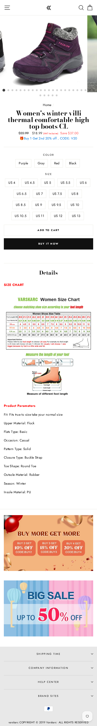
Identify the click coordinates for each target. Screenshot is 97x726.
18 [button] (73, 90)
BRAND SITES (48, 696)
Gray (41, 163)
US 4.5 (30, 182)
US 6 (83, 182)
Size (48, 174)
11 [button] (45, 90)
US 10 (75, 205)
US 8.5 (20, 205)
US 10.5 (20, 216)
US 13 (76, 216)
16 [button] (65, 90)
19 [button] (77, 90)
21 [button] (86, 90)
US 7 (39, 193)
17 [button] (69, 90)
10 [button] (41, 90)
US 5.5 (65, 182)
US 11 (40, 216)
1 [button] (3, 90)
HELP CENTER (48, 682)
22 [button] (90, 90)
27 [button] (53, 95)
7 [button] (29, 90)
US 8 (75, 193)
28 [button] (57, 95)
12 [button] (49, 90)
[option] (48, 53)
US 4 (11, 182)
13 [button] (53, 90)
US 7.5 (57, 193)
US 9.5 (56, 205)
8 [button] (33, 90)
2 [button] (8, 90)
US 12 (58, 216)
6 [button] (25, 90)
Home (47, 105)
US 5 (47, 182)
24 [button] (40, 95)
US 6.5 (21, 193)
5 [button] (21, 90)
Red (57, 163)
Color (48, 155)
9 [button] (37, 90)
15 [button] (61, 90)
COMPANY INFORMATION (48, 668)
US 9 (38, 205)
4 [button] (17, 90)
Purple (23, 163)
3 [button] (13, 90)
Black (72, 163)
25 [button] (45, 95)
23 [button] (94, 90)
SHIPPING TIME (48, 654)
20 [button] (82, 90)
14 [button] (57, 90)
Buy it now (48, 243)
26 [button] (49, 95)
